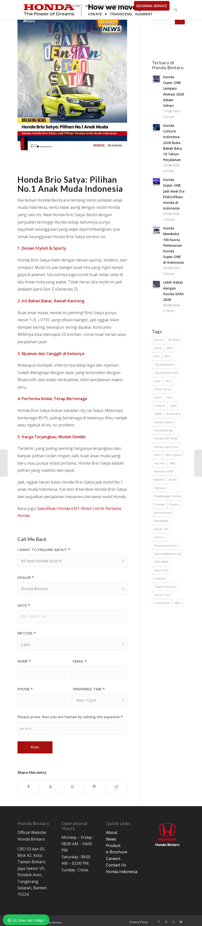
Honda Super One (166, 447)
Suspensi (160, 578)
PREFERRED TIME (89, 688)
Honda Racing (163, 430)
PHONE (25, 688)
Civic (157, 381)
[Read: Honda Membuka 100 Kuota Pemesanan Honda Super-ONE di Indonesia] (156, 230)
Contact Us (116, 865)
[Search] (176, 10)
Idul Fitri (159, 463)
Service (159, 537)
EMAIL (79, 661)
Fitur (169, 397)
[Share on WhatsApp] (72, 787)
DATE (23, 605)
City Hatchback (164, 364)
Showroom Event (165, 545)
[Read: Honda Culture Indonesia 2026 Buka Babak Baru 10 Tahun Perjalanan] (156, 127)
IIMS (172, 463)
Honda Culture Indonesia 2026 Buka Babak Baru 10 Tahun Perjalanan (172, 142)
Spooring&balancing (167, 553)
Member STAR (163, 471)
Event (158, 397)
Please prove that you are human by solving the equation (70, 716)
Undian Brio (162, 603)
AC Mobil (174, 339)
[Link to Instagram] (166, 922)
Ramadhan (161, 520)
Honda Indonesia (121, 871)
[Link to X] (173, 922)
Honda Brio (173, 414)
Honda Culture (163, 422)
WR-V (177, 603)
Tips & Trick (162, 595)
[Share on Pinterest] (94, 787)
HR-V (157, 455)
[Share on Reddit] (116, 787)
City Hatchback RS (166, 372)
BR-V (170, 348)
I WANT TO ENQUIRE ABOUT (43, 549)
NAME (24, 661)
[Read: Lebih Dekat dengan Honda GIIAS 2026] (156, 284)
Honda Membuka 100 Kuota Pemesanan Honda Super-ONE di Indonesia (173, 245)
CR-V (168, 381)
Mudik (173, 479)
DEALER (25, 577)
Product (113, 845)
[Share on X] (50, 787)
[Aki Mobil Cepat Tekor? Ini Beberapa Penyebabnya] (198, 463)
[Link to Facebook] (159, 922)
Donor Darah (162, 389)
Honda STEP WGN (165, 438)
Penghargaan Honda (167, 496)
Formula (159, 405)
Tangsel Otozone (165, 586)
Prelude (159, 504)
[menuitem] (69, 6)
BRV (166, 356)
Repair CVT (161, 529)
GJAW (157, 414)
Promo (174, 504)
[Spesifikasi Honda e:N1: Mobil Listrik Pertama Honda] (4, 463)
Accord (159, 339)
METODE (26, 633)
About (111, 832)
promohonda (163, 512)
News (111, 839)
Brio (157, 356)
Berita (158, 348)
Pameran (160, 488)
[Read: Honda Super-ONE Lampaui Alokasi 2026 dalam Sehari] (156, 79)
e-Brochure (116, 852)
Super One (161, 570)
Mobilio (159, 479)
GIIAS (173, 405)
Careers (113, 858)
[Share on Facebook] (29, 787)
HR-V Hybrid (173, 455)
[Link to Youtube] (181, 922)
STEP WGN (161, 562)
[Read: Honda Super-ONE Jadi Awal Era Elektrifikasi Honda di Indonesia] (156, 181)
